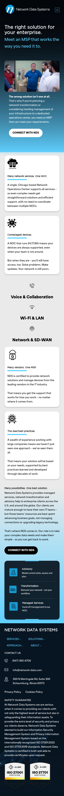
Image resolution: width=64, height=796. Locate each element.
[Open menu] (57, 10)
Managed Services (32, 602)
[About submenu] (41, 646)
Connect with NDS (26, 133)
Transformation (30, 585)
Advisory (27, 568)
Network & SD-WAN (32, 340)
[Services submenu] (20, 639)
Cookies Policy (34, 692)
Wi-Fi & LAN (32, 318)
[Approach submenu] (22, 646)
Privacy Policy (12, 692)
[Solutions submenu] (44, 639)
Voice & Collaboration (32, 297)
